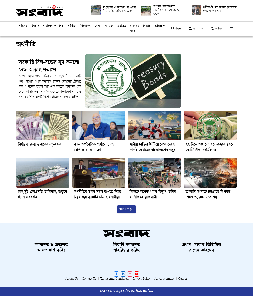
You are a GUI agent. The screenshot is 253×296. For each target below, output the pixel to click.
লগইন (218, 28)
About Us (72, 279)
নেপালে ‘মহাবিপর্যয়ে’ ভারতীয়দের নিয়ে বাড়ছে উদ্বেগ (166, 10)
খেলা (97, 26)
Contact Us (89, 279)
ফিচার (147, 26)
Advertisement (164, 279)
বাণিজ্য (72, 26)
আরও (158, 26)
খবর (34, 26)
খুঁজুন (177, 28)
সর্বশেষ (22, 26)
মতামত (121, 26)
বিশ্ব (61, 26)
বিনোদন (85, 26)
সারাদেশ (47, 26)
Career (182, 279)
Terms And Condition (114, 279)
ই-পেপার (197, 28)
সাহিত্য (109, 26)
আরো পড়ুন (126, 209)
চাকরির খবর (134, 28)
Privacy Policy (142, 279)
